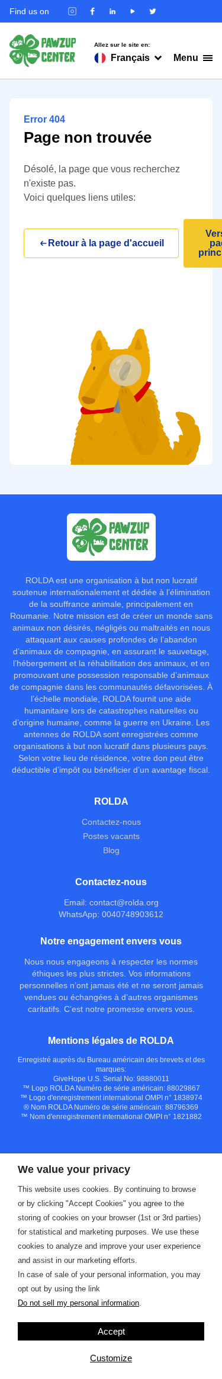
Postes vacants (111, 836)
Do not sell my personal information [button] (78, 1302)
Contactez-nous (111, 822)
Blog (111, 850)
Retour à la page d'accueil (106, 243)
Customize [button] (111, 1358)
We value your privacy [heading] (74, 1169)
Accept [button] (111, 1331)
